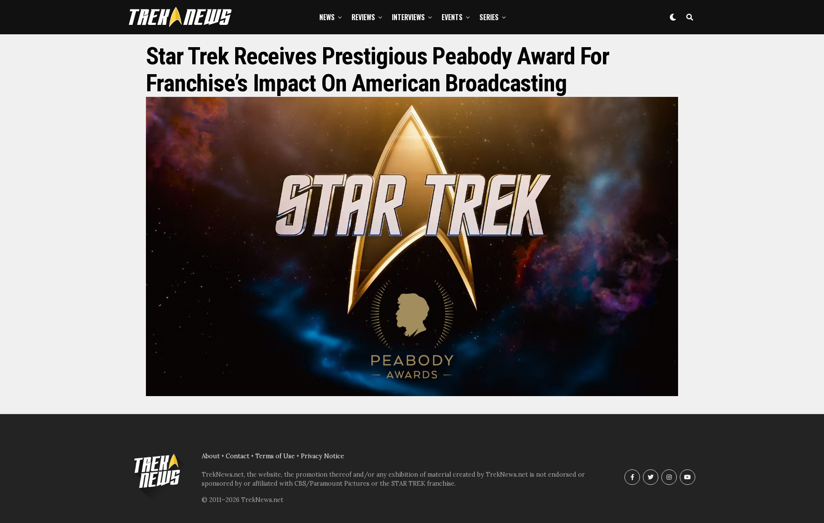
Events (452, 17)
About (211, 456)
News (327, 17)
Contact (237, 456)
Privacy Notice (322, 456)
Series (489, 17)
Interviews (408, 17)
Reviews (363, 17)
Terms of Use (275, 456)
